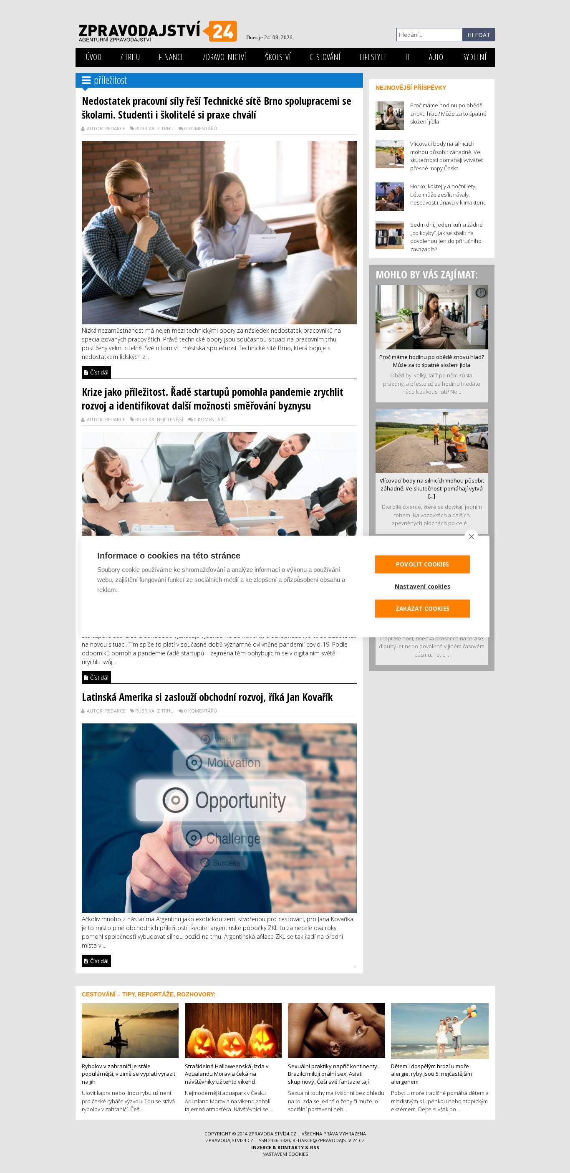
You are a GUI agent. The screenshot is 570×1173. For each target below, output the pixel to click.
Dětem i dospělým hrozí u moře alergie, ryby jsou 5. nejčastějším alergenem (431, 1073)
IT (407, 57)
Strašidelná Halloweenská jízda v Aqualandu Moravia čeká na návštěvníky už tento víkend (227, 1073)
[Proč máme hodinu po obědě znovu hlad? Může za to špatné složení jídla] (432, 316)
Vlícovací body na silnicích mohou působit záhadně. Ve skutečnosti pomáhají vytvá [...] (432, 488)
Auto (436, 57)
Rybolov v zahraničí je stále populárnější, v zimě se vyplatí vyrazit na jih (128, 1073)
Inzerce (261, 1147)
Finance (171, 57)
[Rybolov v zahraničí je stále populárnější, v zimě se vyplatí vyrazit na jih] (130, 1030)
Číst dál (98, 372)
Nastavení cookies (285, 1154)
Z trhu (130, 57)
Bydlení (474, 57)
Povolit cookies (422, 564)
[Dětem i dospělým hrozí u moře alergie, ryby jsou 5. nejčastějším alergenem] (440, 1030)
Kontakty (290, 1147)
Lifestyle (372, 57)
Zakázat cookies (422, 608)
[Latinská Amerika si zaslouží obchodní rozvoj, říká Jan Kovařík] (219, 817)
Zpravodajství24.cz (272, 1133)
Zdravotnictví (224, 57)
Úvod (93, 57)
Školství (278, 57)
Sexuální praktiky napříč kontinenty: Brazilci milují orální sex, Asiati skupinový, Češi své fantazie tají (333, 1073)
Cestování (325, 57)
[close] (471, 536)
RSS (314, 1147)
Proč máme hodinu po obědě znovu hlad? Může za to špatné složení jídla (431, 361)
